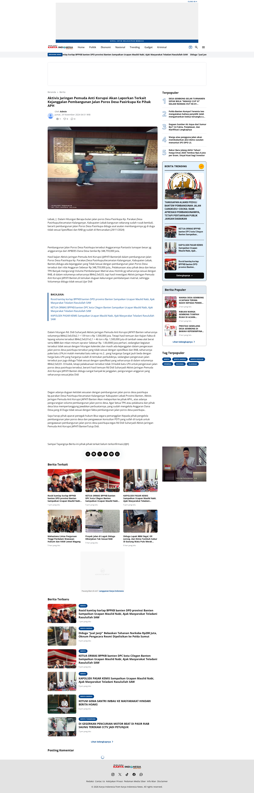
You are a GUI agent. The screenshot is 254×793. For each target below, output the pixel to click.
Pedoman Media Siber (135, 781)
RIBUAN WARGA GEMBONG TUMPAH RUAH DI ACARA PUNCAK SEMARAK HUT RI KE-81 (191, 314)
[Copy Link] (88, 454)
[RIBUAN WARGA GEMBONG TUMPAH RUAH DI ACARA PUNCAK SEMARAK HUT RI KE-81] (171, 316)
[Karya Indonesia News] (60, 47)
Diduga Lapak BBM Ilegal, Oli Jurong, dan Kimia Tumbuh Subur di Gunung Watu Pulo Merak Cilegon (140, 539)
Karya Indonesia (107, 786)
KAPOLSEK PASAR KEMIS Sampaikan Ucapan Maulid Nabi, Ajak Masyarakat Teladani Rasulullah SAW (139, 498)
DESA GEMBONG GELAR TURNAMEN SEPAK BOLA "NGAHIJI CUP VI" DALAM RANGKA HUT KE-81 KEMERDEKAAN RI (187, 101)
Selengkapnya (183, 275)
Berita (83, 606)
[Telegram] (105, 454)
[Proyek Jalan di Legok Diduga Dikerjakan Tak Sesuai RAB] (102, 521)
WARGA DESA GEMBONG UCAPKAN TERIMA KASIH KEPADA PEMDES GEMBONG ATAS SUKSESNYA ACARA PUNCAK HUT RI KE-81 (191, 300)
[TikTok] (127, 774)
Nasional (120, 47)
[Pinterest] (111, 454)
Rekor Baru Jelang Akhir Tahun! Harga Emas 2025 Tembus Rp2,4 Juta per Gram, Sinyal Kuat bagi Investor (187, 153)
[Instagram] (113, 774)
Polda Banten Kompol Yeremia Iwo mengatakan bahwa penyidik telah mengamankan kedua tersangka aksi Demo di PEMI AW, (187, 114)
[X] (99, 454)
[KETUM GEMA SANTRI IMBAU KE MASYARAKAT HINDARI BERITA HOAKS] (62, 704)
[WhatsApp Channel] (141, 774)
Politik (92, 47)
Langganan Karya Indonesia (111, 591)
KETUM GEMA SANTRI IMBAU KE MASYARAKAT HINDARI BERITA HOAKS (115, 702)
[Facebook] (93, 454)
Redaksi (90, 781)
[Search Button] (196, 47)
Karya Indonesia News (132, 786)
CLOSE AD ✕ (192, 1)
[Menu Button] (203, 47)
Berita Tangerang (87, 719)
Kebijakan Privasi (114, 781)
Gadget (148, 47)
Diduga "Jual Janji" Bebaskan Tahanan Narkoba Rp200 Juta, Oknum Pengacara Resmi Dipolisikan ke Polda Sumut (118, 634)
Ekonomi (106, 47)
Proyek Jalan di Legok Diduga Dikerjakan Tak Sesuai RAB (100, 537)
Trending (135, 47)
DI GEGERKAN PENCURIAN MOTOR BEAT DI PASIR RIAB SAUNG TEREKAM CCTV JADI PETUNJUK (114, 725)
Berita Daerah (86, 628)
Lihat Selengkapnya (101, 741)
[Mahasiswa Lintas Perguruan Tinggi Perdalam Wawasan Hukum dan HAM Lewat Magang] (65, 521)
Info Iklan (151, 781)
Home (81, 47)
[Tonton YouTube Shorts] (190, 47)
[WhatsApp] (117, 454)
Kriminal (162, 47)
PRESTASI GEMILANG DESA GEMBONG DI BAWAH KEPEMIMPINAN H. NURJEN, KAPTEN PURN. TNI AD (191, 329)
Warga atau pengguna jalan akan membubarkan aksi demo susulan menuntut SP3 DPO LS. (186, 140)
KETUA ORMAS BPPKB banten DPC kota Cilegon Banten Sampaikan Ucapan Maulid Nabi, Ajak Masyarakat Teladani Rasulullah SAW (101, 498)
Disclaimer (162, 781)
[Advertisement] (127, 74)
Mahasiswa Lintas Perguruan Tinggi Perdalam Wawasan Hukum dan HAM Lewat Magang (64, 539)
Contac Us (100, 781)
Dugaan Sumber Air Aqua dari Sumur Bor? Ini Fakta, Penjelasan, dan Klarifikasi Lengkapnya (187, 127)
